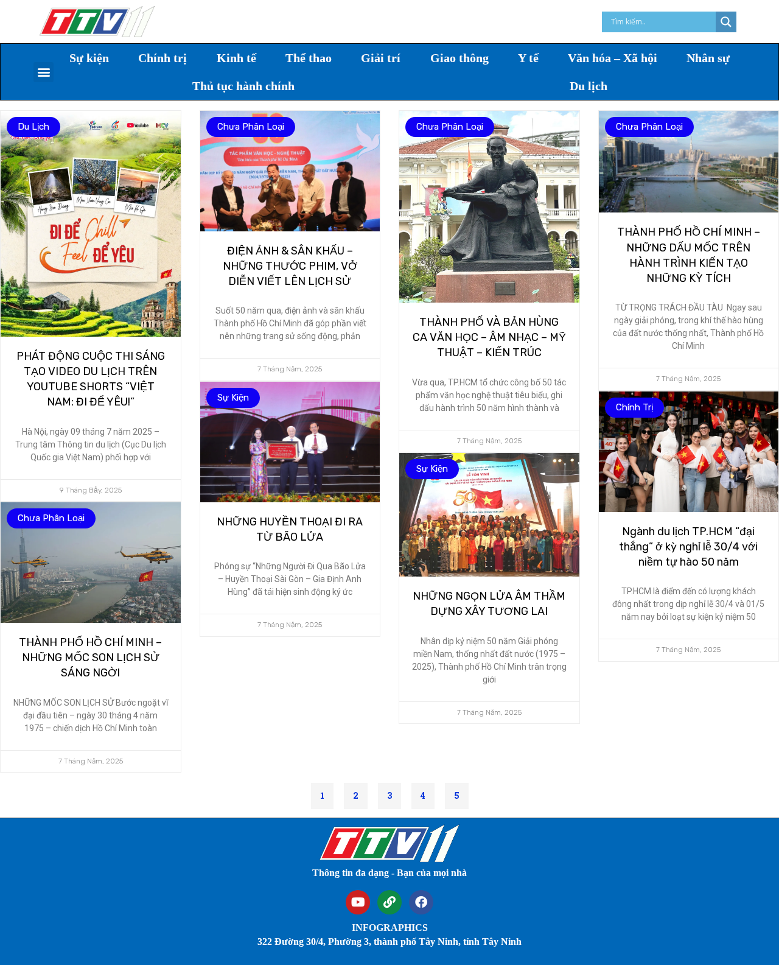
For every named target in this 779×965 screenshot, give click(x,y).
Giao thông (459, 58)
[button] (43, 72)
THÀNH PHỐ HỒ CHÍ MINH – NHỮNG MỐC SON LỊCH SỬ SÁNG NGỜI (90, 657)
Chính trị (162, 58)
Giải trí (380, 58)
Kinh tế (236, 58)
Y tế (528, 58)
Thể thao (308, 58)
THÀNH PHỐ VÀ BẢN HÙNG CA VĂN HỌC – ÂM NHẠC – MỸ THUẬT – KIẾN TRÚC (489, 337)
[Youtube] (358, 902)
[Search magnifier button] (726, 22)
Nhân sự (708, 58)
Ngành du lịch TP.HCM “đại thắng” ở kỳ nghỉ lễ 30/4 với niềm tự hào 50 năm (688, 547)
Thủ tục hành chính (243, 86)
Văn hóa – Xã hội (612, 58)
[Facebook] (421, 902)
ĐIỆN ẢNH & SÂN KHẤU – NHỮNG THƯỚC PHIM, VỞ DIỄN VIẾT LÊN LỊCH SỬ (290, 266)
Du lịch (588, 86)
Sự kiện (89, 58)
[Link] (389, 902)
